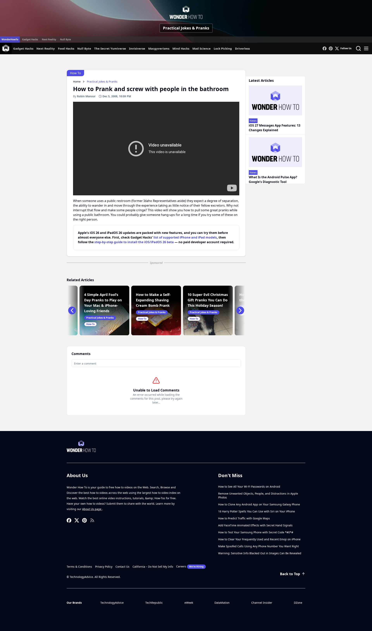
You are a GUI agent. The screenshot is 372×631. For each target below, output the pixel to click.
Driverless (242, 48)
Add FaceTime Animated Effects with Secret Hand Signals (255, 525)
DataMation (222, 602)
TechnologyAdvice (112, 602)
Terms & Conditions (79, 566)
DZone (298, 602)
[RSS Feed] (92, 520)
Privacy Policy (103, 566)
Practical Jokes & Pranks (186, 28)
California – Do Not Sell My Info (153, 566)
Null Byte (65, 39)
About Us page (92, 509)
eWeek (188, 602)
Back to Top (290, 574)
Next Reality (49, 39)
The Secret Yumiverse (110, 48)
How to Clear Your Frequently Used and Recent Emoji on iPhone (259, 539)
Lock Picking (223, 48)
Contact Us (122, 566)
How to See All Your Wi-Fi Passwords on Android (249, 486)
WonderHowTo (10, 39)
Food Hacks (66, 48)
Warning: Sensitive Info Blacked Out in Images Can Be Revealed (259, 553)
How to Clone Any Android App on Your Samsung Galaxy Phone (259, 504)
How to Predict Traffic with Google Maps (244, 518)
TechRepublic (154, 602)
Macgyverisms (158, 48)
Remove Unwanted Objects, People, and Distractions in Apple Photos (258, 495)
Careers (190, 566)
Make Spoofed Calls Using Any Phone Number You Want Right (258, 546)
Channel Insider (261, 602)
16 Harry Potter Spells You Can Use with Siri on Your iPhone (256, 511)
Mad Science (201, 48)
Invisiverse (137, 48)
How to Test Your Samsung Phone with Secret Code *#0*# (255, 532)
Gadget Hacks (30, 39)
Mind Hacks (180, 48)
